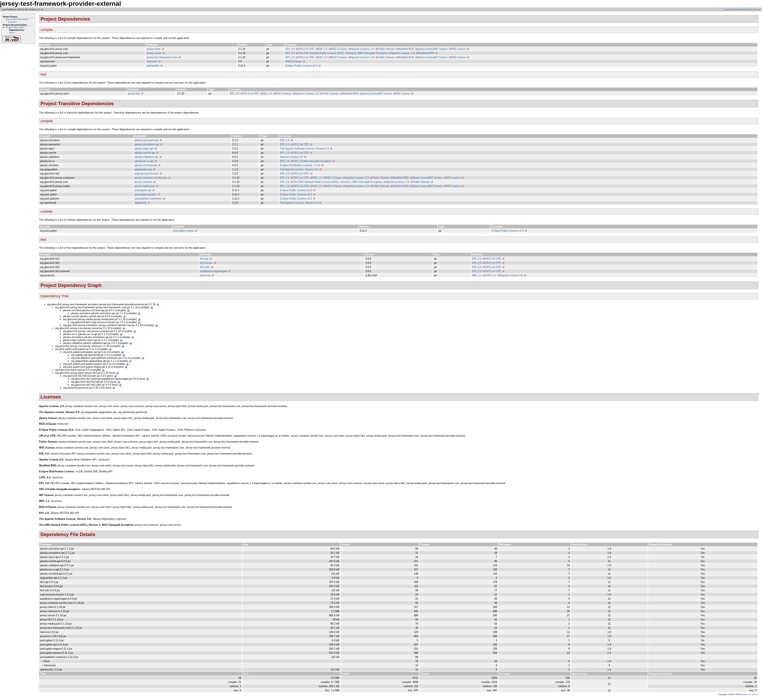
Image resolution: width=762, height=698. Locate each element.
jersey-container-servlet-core (151, 177)
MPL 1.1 (477, 275)
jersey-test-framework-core (162, 57)
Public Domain (386, 48)
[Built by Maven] (12, 41)
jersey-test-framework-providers (17, 20)
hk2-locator (206, 262)
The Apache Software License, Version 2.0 (304, 148)
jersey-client (154, 48)
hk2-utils (205, 267)
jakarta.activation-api (146, 140)
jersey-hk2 (134, 93)
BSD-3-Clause (293, 61)
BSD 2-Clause (339, 48)
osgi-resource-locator (147, 173)
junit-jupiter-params (145, 194)
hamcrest (152, 61)
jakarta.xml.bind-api (146, 165)
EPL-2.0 (284, 161)
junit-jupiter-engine (183, 230)
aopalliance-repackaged (213, 271)
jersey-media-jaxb (145, 186)
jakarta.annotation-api (147, 144)
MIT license (440, 48)
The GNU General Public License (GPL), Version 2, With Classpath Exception (343, 53)
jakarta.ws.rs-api (144, 161)
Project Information (15, 27)
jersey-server (154, 53)
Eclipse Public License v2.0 (301, 65)
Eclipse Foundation (749, 694)
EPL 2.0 (290, 48)
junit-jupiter (153, 65)
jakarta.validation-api (146, 156)
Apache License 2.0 (291, 156)
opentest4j (140, 202)
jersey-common (143, 181)
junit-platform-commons (148, 198)
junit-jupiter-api (143, 190)
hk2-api (204, 258)
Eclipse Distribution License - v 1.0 (300, 165)
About (12, 32)
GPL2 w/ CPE (306, 48)
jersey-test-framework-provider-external (742, 9)
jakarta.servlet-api (145, 152)
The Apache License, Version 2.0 (299, 169)
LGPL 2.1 (490, 275)
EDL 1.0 (322, 48)
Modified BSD (406, 48)
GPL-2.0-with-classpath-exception (312, 161)
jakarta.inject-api (144, 148)
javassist (205, 275)
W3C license (458, 48)
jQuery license (426, 48)
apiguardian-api (143, 169)
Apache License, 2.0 (362, 48)
